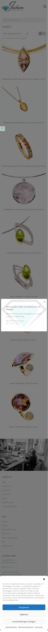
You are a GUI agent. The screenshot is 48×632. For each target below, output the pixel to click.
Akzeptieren (24, 607)
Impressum (39, 627)
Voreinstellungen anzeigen (23, 621)
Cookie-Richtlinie (11, 627)
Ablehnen (24, 614)
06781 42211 (15, 323)
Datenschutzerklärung (25, 627)
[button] (44, 579)
